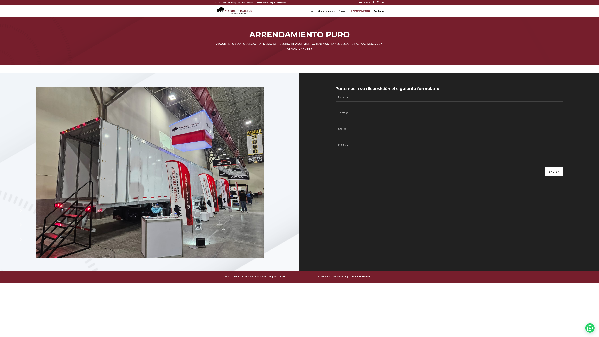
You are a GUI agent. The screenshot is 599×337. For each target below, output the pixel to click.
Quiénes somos (326, 11)
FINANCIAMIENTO (360, 11)
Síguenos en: (364, 2)
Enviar (554, 171)
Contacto (379, 11)
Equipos (343, 11)
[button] (590, 328)
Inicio (311, 11)
